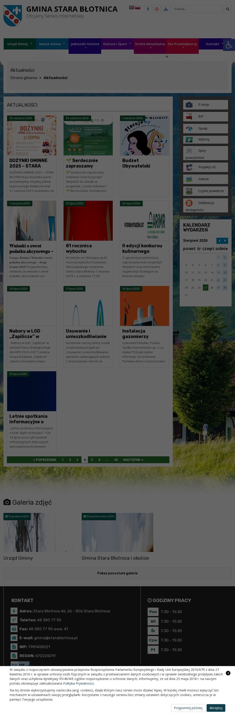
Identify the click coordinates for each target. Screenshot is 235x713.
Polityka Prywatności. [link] (79, 683)
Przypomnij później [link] (188, 708)
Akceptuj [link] (216, 708)
